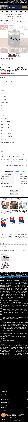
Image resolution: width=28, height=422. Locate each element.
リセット (25, 250)
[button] (10, 55)
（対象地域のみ (8, 16)
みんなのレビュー (14, 18)
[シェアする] (3, 171)
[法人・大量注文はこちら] (14, 7)
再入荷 (25, 176)
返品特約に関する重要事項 (7, 186)
